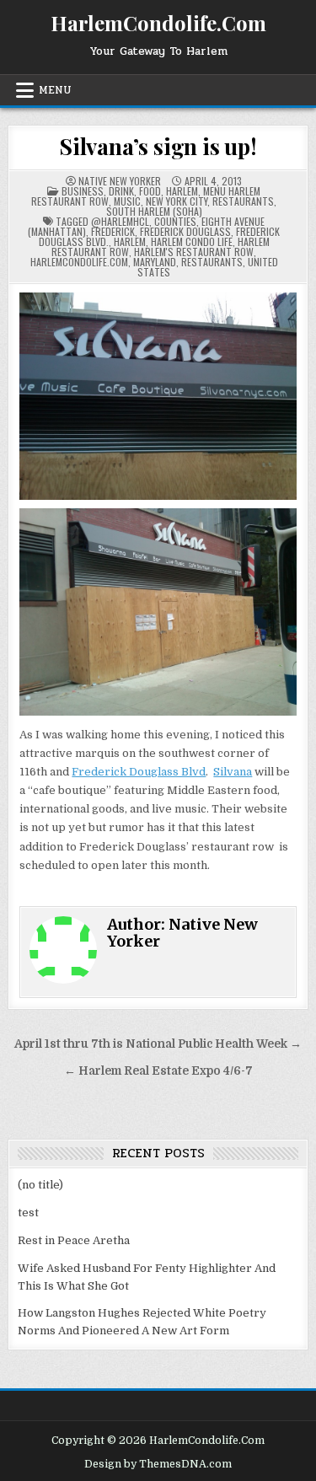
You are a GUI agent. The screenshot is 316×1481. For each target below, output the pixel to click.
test (28, 1212)
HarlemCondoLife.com (79, 262)
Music (127, 201)
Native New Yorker (119, 181)
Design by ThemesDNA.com (158, 1464)
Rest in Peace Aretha (74, 1240)
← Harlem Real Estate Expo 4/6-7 (158, 1071)
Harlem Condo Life (192, 241)
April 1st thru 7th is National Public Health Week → (158, 1044)
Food (150, 191)
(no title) (40, 1184)
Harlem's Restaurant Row (194, 251)
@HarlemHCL (120, 221)
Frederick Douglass (185, 231)
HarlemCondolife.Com (158, 22)
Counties (175, 221)
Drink (121, 191)
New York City (176, 201)
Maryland (154, 262)
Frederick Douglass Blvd (139, 771)
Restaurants (243, 201)
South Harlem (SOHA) (154, 211)
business (83, 191)
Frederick (113, 231)
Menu (55, 90)
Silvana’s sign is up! (158, 146)
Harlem (182, 191)
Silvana (232, 771)
